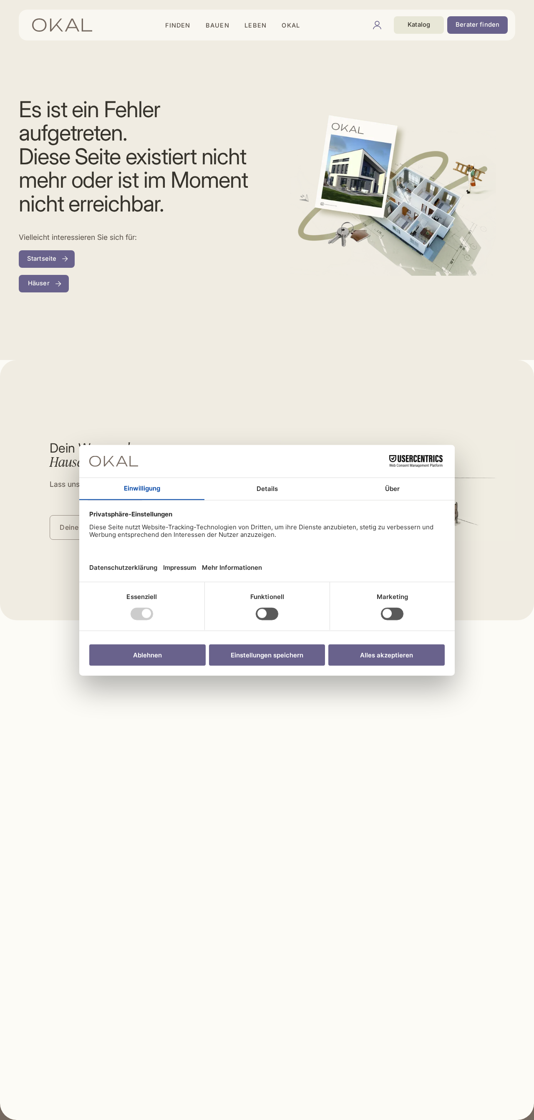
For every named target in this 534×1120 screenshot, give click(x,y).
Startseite (41, 258)
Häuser (39, 283)
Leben (255, 25)
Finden (178, 25)
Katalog (419, 24)
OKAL (291, 25)
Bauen (217, 25)
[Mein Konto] (377, 25)
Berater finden (477, 24)
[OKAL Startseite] (62, 25)
